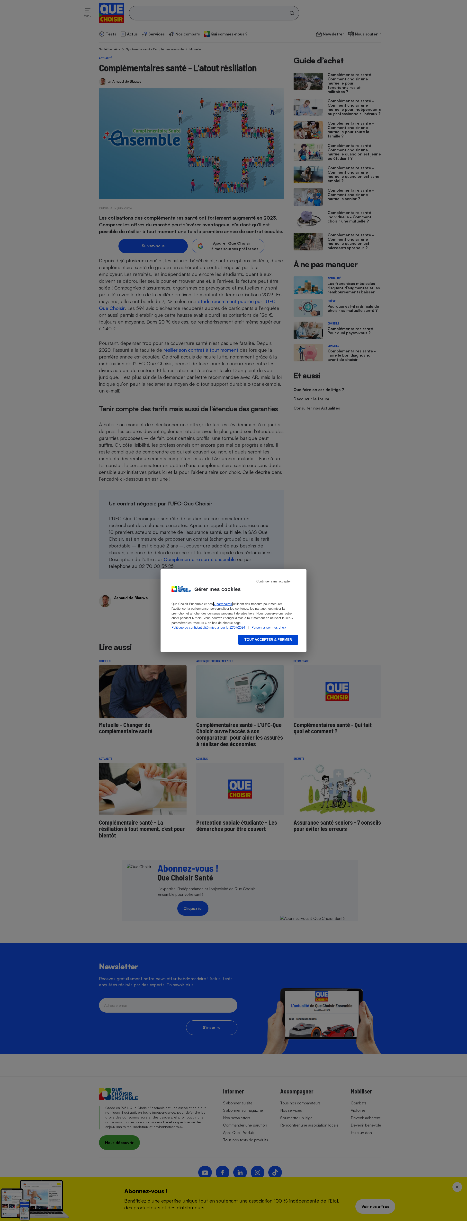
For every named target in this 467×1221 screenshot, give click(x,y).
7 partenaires (223, 604)
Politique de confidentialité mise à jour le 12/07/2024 (208, 627)
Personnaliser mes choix (268, 627)
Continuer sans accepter (273, 581)
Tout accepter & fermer (268, 639)
